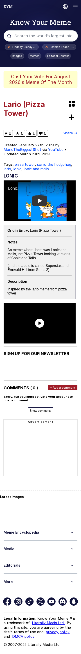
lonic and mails (36, 169)
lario (7, 169)
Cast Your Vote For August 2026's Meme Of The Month (40, 79)
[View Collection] (72, 104)
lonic (17, 169)
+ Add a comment (62, 387)
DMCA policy (24, 636)
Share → (70, 133)
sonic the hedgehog (54, 164)
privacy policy (58, 632)
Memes (34, 56)
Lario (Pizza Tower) (45, 230)
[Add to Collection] (72, 117)
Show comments (41, 410)
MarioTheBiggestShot (22, 149)
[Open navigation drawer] (75, 7)
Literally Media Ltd (48, 623)
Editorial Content (58, 56)
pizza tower (25, 164)
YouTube (55, 149)
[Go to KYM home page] (8, 6)
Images (17, 56)
